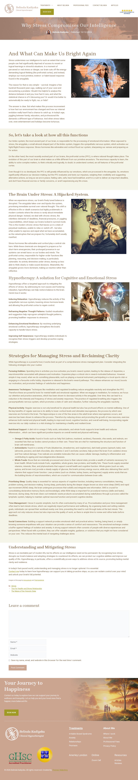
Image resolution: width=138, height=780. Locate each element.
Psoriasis (73, 745)
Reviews (118, 763)
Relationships (75, 741)
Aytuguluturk (27, 580)
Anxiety (72, 737)
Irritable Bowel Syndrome (80, 734)
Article (13, 586)
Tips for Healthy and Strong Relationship (26, 589)
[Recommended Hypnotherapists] (45, 762)
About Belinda (63, 5)
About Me (107, 737)
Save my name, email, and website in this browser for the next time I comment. (46, 660)
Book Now (47, 12)
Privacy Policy (109, 746)
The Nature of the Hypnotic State (23, 591)
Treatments (45, 5)
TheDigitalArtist (39, 580)
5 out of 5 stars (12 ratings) (127, 13)
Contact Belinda (100, 5)
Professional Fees (81, 5)
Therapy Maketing (60, 770)
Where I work (109, 734)
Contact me (14, 571)
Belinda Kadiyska (27, 7)
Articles (114, 5)
